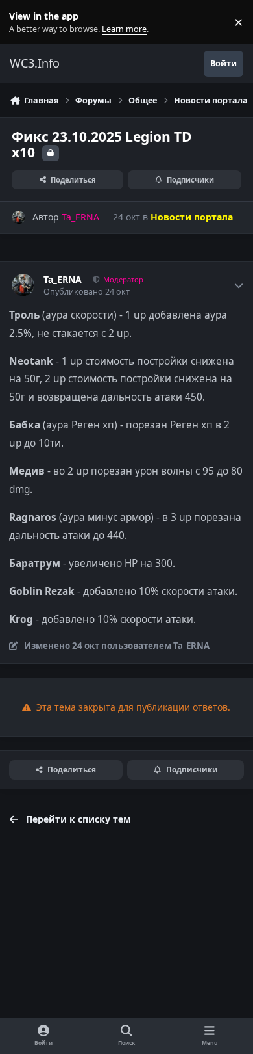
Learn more (25, 22)
